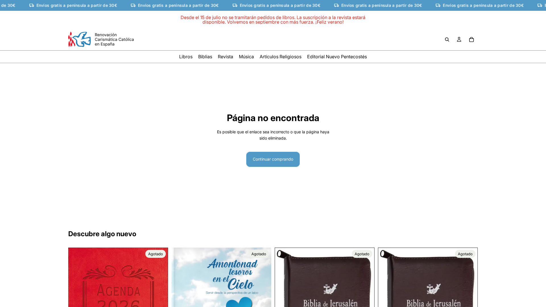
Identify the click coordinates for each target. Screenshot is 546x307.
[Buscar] (447, 39)
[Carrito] (471, 39)
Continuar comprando (273, 159)
